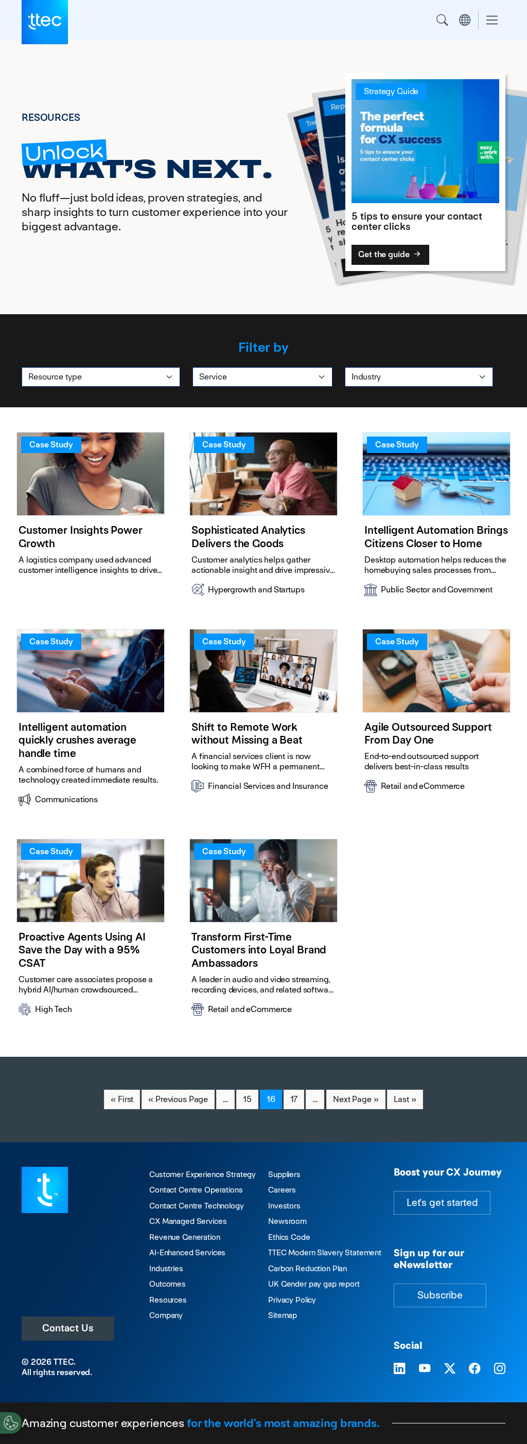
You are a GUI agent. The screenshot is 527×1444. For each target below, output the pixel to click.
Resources (168, 1300)
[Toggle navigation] (492, 20)
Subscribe (440, 1295)
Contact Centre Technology (196, 1206)
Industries (166, 1268)
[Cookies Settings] (11, 1423)
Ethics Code (289, 1237)
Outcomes (167, 1284)
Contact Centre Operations (195, 1190)
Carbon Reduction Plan (307, 1268)
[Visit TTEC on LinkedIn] (399, 1369)
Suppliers (284, 1174)
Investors (284, 1206)
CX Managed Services (187, 1221)
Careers (282, 1190)
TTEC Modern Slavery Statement (324, 1252)
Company (166, 1315)
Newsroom (287, 1221)
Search (442, 20)
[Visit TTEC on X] (449, 1369)
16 (274, 1099)
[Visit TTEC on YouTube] (424, 1369)
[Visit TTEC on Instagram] (499, 1369)
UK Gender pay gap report (314, 1284)
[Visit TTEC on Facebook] (474, 1369)
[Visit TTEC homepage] (45, 1189)
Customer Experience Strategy (202, 1174)
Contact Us (68, 1328)
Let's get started (442, 1202)
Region (464, 20)
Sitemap (282, 1315)
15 (250, 1099)
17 (297, 1099)
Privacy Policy (292, 1300)
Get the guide (384, 254)
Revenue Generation (184, 1237)
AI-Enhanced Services (187, 1252)
